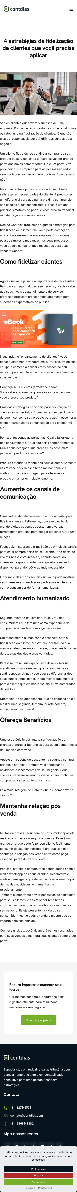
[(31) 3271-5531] (5, 1108)
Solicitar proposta (38, 1020)
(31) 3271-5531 (20, 1107)
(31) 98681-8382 (22, 1123)
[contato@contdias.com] (5, 1116)
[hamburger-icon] (71, 9)
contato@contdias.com (26, 1115)
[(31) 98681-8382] (5, 1124)
